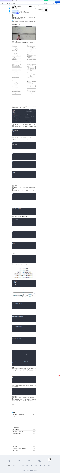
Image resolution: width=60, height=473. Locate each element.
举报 (35, 8)
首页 (1, 3)
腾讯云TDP (29, 460)
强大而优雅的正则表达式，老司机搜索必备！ (17, 433)
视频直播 (49, 465)
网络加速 (31, 465)
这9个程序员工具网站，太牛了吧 (16, 427)
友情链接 (39, 460)
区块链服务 (23, 465)
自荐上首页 (19, 459)
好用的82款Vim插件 (15, 435)
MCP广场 (14, 3)
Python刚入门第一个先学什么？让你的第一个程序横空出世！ (19, 431)
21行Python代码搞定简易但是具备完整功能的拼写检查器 (18, 414)
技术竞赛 (19, 460)
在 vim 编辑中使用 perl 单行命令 (16, 429)
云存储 (44, 465)
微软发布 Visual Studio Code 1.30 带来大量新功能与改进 (18, 444)
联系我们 (39, 459)
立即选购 (34, 11)
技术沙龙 (9, 459)
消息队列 (27, 465)
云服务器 (18, 465)
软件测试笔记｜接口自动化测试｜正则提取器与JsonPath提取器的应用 (19, 448)
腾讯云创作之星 (29, 459)
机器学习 (13, 20)
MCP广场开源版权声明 (40, 461)
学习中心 (9, 461)
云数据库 (36, 465)
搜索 (53, 3)
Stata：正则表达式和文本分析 (16, 450)
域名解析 (40, 465)
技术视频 (9, 460)
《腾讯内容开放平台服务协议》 (31, 405)
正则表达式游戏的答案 (15, 446)
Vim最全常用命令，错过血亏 (15, 416)
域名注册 (14, 465)
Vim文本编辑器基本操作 (15, 425)
